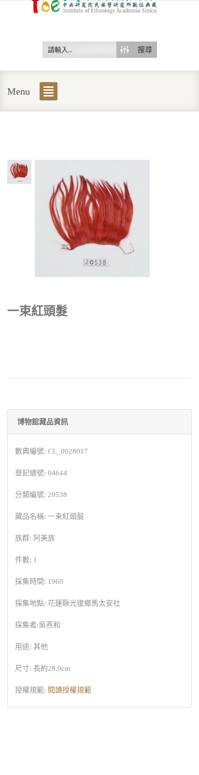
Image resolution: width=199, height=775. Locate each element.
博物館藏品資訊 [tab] (42, 422)
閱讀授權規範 (69, 690)
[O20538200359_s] (19, 171)
